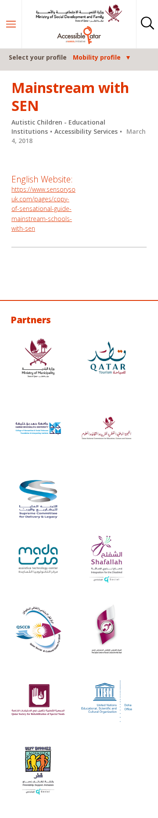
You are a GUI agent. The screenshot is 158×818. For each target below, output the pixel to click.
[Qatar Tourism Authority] (106, 359)
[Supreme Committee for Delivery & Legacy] (38, 500)
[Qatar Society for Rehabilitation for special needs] (38, 701)
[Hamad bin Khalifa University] (38, 429)
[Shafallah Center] (106, 560)
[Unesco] (106, 701)
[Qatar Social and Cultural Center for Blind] (38, 630)
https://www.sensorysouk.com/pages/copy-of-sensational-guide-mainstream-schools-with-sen (43, 209)
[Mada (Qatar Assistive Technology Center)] (38, 560)
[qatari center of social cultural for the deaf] (106, 630)
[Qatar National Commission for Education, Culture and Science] (106, 429)
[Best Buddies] (38, 771)
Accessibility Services (86, 131)
